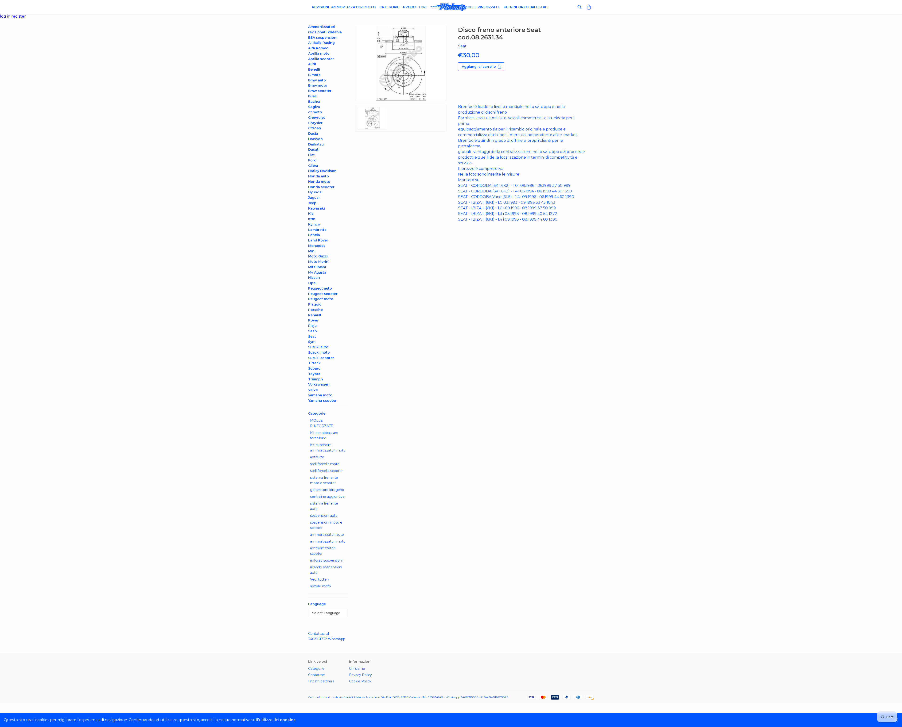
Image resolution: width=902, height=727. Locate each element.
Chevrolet (316, 117)
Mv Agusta (317, 272)
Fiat (311, 155)
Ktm (311, 219)
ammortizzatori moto (328, 541)
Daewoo (315, 139)
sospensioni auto (324, 515)
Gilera (313, 166)
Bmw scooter (319, 91)
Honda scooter (321, 187)
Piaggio (315, 304)
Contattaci (316, 675)
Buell (312, 96)
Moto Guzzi (318, 256)
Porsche (315, 310)
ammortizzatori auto (327, 534)
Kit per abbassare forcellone (324, 435)
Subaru (314, 368)
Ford (312, 160)
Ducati (313, 149)
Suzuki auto (318, 347)
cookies (287, 720)
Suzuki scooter (321, 358)
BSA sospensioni (322, 37)
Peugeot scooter (323, 294)
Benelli (314, 69)
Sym (311, 342)
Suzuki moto (319, 352)
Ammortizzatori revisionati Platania (325, 29)
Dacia (313, 133)
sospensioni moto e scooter (326, 525)
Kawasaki (316, 208)
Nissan (314, 277)
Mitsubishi (317, 267)
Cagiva (314, 107)
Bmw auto (317, 80)
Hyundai (315, 192)
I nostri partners (321, 681)
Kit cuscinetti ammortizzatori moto (328, 447)
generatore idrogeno (327, 490)
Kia (311, 213)
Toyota (314, 374)
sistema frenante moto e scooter (324, 480)
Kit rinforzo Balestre (525, 7)
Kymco (314, 224)
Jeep (312, 203)
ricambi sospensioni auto (326, 570)
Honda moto (319, 182)
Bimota (314, 75)
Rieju (312, 326)
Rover (313, 320)
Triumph (315, 379)
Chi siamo (357, 668)
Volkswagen (319, 384)
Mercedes (316, 246)
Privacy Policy (360, 675)
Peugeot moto (320, 299)
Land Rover (318, 240)
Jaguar (314, 197)
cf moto (315, 112)
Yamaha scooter (322, 400)
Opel (312, 283)
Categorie (389, 7)
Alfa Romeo (318, 48)
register (18, 16)
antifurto (317, 457)
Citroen (314, 128)
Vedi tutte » (319, 579)
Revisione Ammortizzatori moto (344, 7)
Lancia (314, 235)
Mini (311, 251)
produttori (415, 7)
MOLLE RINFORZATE (321, 423)
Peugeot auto (320, 288)
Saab (312, 331)
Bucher (314, 101)
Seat (312, 336)
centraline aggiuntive (327, 496)
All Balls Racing (321, 43)
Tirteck (314, 363)
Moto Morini (318, 262)
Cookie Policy (360, 681)
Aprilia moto (319, 53)
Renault (315, 315)
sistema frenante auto (324, 506)
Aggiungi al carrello (479, 67)
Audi (312, 64)
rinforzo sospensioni (326, 560)
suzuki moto (320, 586)
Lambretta (317, 230)
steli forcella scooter (326, 471)
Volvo (313, 390)
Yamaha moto (320, 395)
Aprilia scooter (321, 59)
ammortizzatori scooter (322, 551)
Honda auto (318, 176)
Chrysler (315, 123)
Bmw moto (317, 85)
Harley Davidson (322, 171)
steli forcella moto (324, 464)
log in (5, 16)
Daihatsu (316, 144)
